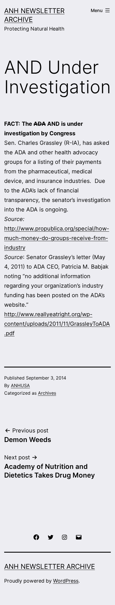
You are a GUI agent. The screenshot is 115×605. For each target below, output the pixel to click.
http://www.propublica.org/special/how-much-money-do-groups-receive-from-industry (56, 238)
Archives (47, 393)
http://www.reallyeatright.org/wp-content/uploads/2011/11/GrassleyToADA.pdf (57, 324)
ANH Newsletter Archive (49, 566)
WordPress (65, 581)
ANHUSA (20, 385)
